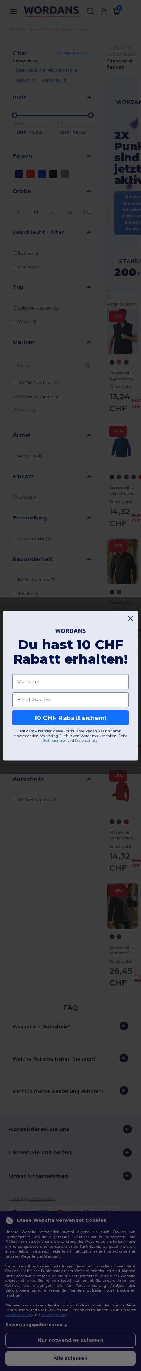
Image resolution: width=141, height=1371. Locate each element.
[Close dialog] (130, 618)
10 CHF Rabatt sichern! (70, 717)
